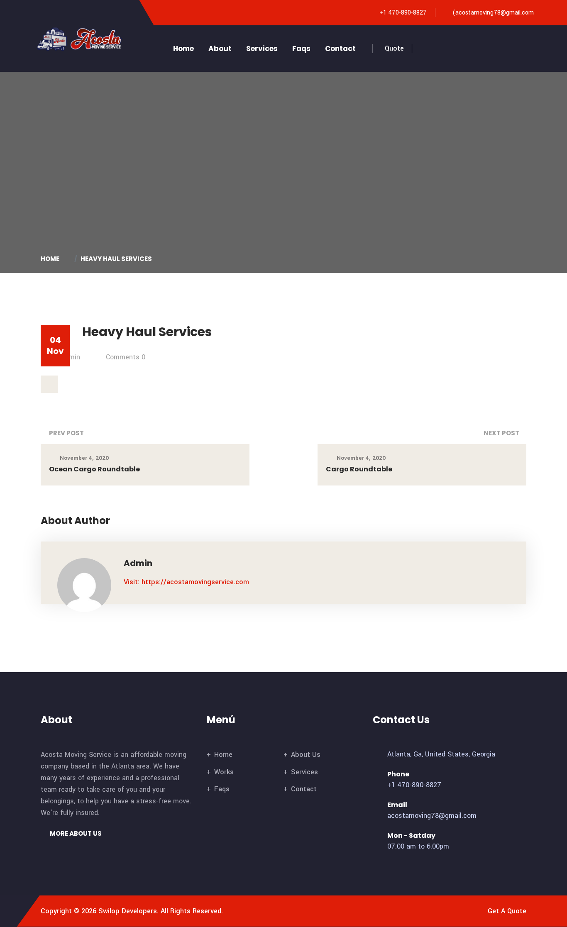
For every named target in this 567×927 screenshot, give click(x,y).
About (220, 49)
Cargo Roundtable (359, 469)
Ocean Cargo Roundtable (94, 469)
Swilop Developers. (128, 911)
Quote (394, 48)
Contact (340, 49)
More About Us (75, 833)
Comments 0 (125, 357)
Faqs (301, 49)
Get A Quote (507, 911)
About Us (305, 754)
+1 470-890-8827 (403, 12)
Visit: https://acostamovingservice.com (186, 582)
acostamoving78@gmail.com (494, 12)
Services (262, 49)
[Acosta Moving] (81, 38)
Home (183, 49)
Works (224, 772)
